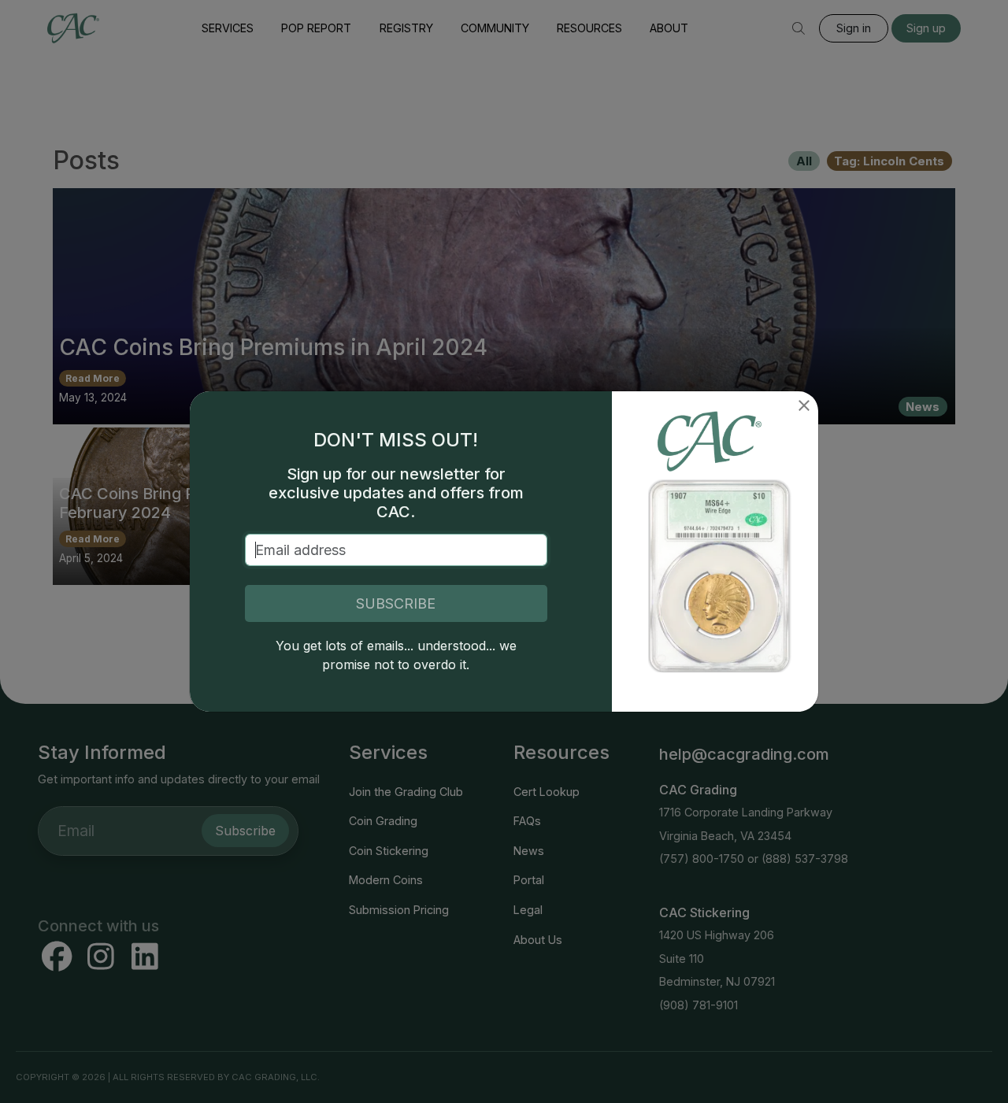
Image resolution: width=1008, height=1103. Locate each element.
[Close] (804, 405)
